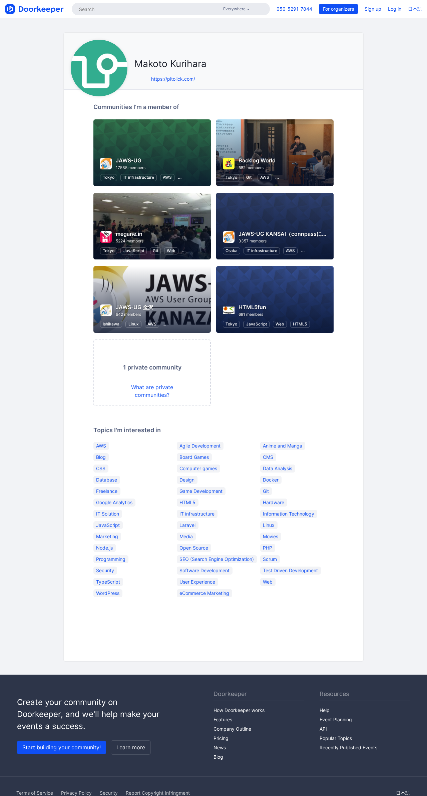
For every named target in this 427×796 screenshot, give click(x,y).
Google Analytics (114, 502)
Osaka (232, 250)
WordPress (107, 593)
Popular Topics (336, 738)
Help (325, 710)
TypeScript (108, 582)
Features (223, 719)
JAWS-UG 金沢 (134, 307)
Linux (133, 323)
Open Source (193, 548)
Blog (101, 457)
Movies (270, 536)
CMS (268, 457)
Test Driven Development (290, 570)
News (220, 747)
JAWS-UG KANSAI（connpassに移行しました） (299, 233)
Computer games (198, 468)
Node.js (104, 548)
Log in (394, 9)
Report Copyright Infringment (158, 793)
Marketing (107, 536)
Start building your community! (61, 747)
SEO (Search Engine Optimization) (216, 559)
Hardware (273, 502)
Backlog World (257, 160)
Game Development (201, 491)
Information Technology (288, 514)
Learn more (130, 747)
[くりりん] (136, 79)
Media (186, 536)
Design (186, 480)
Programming (110, 559)
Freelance (106, 491)
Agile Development (200, 446)
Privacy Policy (76, 793)
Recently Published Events (348, 747)
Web (171, 250)
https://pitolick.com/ (173, 79)
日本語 (415, 9)
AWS (167, 177)
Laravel (187, 525)
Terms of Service (34, 793)
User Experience (197, 582)
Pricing (221, 738)
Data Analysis (277, 468)
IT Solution (107, 514)
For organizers (338, 9)
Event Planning (336, 719)
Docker (271, 480)
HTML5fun (252, 307)
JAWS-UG (128, 160)
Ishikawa (111, 323)
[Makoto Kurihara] (144, 79)
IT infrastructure (138, 177)
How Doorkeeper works (239, 710)
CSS (100, 468)
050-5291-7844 (294, 9)
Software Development (204, 570)
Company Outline (232, 729)
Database (106, 480)
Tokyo (108, 177)
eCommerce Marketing (204, 593)
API (323, 729)
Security (105, 570)
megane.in (129, 233)
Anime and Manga (282, 446)
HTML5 (300, 323)
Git (249, 177)
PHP (267, 548)
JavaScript (133, 250)
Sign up (373, 9)
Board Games (194, 457)
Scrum (270, 559)
